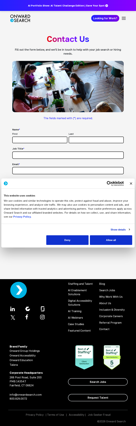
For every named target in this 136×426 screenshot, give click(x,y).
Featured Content (79, 330)
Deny (67, 240)
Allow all (111, 240)
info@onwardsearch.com (26, 394)
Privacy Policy (35, 414)
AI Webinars (75, 317)
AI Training (74, 311)
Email (16, 164)
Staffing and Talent (80, 283)
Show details (118, 229)
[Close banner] (131, 183)
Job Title (18, 148)
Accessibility (76, 414)
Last (71, 133)
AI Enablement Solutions (77, 292)
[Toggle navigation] (124, 18)
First (15, 133)
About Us (105, 303)
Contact (104, 329)
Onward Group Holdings (25, 350)
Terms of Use (55, 414)
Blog (102, 283)
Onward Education (21, 360)
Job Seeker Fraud (99, 414)
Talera (14, 364)
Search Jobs (107, 290)
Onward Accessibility (23, 355)
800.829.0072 (18, 398)
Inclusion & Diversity (112, 309)
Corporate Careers (111, 316)
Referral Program (110, 322)
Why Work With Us (111, 296)
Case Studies (76, 324)
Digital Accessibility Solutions (80, 302)
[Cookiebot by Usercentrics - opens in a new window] (109, 183)
